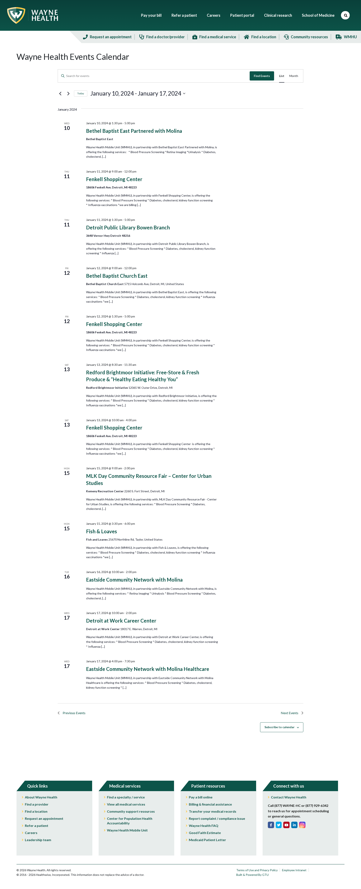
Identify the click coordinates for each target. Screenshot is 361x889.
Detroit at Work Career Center (121, 621)
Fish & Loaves (101, 531)
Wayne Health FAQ (203, 826)
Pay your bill (151, 15)
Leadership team (38, 840)
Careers (213, 15)
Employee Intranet (294, 870)
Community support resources (131, 811)
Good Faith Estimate (205, 833)
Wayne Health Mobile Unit (127, 830)
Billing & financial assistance (210, 804)
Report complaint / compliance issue (217, 818)
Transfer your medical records (212, 811)
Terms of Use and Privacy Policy (257, 870)
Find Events (262, 76)
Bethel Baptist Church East (116, 276)
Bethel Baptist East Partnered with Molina (134, 131)
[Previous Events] (60, 93)
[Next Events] (68, 93)
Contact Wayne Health (288, 797)
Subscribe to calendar (279, 727)
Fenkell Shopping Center (114, 179)
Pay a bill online (200, 797)
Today (80, 93)
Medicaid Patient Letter (207, 840)
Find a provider (36, 804)
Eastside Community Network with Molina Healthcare (147, 669)
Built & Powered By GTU (252, 874)
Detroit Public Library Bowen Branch (128, 227)
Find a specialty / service (126, 797)
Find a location (36, 811)
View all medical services (126, 804)
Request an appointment (44, 818)
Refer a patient (184, 15)
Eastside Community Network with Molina (134, 580)
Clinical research (278, 15)
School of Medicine (318, 15)
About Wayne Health (41, 797)
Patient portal (242, 15)
